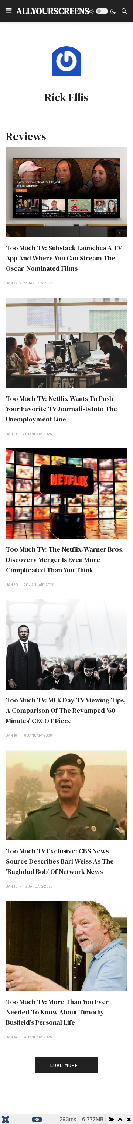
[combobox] (124, 11)
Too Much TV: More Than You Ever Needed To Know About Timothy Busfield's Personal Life (57, 1012)
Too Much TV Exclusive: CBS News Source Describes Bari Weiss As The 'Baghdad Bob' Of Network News (60, 861)
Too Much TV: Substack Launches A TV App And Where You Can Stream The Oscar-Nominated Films (64, 258)
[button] (8, 11)
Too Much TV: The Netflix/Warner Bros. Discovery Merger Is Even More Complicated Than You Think (65, 560)
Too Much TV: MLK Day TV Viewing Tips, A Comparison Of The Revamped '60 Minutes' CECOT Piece (66, 710)
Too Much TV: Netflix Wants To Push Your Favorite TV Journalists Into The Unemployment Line (61, 409)
